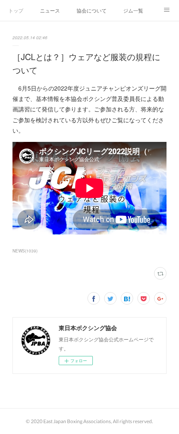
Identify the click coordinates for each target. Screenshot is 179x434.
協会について (92, 10)
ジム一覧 (133, 10)
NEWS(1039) (24, 251)
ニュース (50, 10)
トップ (15, 10)
